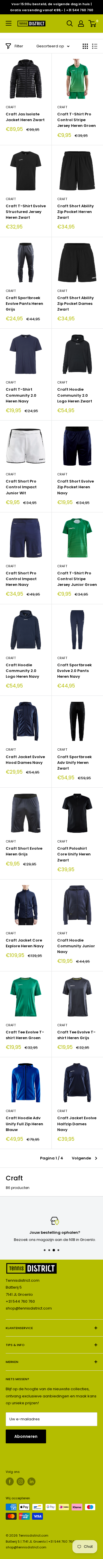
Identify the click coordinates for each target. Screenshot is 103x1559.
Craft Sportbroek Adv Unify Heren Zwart (74, 762)
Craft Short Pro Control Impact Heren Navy (21, 578)
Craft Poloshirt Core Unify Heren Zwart (74, 854)
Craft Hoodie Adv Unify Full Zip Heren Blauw (24, 1123)
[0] (92, 23)
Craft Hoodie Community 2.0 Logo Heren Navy (22, 670)
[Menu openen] (8, 23)
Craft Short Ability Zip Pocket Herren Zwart (75, 211)
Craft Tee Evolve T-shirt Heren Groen (25, 1035)
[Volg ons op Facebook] (10, 1481)
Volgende (81, 1158)
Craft (11, 107)
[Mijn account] (81, 23)
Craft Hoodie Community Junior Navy (76, 946)
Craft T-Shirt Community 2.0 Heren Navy (21, 395)
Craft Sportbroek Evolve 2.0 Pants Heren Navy (74, 670)
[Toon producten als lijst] (94, 46)
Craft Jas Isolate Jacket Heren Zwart (25, 117)
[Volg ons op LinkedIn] (31, 1481)
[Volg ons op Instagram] (21, 1481)
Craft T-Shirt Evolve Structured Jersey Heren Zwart (26, 211)
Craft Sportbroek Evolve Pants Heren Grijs (24, 303)
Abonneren (25, 1436)
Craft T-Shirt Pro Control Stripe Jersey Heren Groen (76, 119)
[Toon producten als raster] (85, 46)
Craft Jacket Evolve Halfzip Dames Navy (76, 1123)
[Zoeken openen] (70, 23)
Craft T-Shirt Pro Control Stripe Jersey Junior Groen (77, 578)
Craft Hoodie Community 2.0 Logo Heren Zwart (74, 395)
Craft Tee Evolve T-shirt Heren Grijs (76, 1035)
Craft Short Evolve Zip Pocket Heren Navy (75, 487)
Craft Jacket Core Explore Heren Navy (25, 943)
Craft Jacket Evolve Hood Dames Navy (25, 759)
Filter (19, 46)
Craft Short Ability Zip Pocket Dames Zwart (75, 303)
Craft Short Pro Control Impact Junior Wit (21, 487)
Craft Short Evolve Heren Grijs (24, 851)
